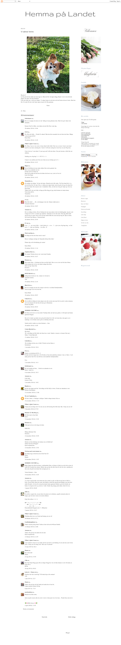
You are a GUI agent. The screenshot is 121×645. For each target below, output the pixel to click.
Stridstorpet (28, 366)
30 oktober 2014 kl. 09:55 (31, 307)
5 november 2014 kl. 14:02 (31, 382)
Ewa (26, 351)
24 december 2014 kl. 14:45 (32, 474)
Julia (26, 492)
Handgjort (83, 206)
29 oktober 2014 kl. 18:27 (31, 256)
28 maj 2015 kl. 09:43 (30, 568)
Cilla (26, 560)
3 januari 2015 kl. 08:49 (31, 488)
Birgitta (27, 386)
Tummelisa (28, 181)
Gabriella (27, 341)
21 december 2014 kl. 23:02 (32, 419)
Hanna (26, 550)
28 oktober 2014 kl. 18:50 (31, 196)
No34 (26, 132)
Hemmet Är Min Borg (31, 412)
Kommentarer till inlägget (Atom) (52, 621)
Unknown (27, 299)
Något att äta (84, 220)
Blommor (83, 201)
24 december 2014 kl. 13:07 (32, 459)
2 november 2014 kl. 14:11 (31, 362)
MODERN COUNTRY (31, 310)
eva (26, 200)
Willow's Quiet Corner (31, 144)
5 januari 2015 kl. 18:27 (31, 510)
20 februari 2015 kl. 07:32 (31, 518)
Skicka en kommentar (28, 609)
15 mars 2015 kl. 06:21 (30, 547)
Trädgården (84, 225)
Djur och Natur (84, 204)
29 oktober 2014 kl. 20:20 (31, 270)
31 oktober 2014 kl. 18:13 (31, 337)
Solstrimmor (28, 118)
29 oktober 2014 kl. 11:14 (31, 248)
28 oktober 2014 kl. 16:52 (31, 177)
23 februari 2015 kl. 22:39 (31, 537)
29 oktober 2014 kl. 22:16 (31, 281)
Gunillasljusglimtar (30, 522)
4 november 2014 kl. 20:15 (31, 372)
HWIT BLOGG (29, 273)
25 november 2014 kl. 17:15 (32, 401)
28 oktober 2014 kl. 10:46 (31, 128)
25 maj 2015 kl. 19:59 (30, 557)
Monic (26, 582)
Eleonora (27, 260)
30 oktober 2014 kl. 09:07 (31, 295)
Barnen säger (84, 198)
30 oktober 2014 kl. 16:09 (31, 325)
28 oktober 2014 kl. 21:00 (31, 229)
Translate (93, 156)
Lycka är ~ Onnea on (30, 572)
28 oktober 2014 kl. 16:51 (31, 162)
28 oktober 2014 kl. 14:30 (31, 140)
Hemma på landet (85, 209)
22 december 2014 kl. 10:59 (32, 436)
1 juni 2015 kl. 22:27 (30, 578)
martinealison (28, 592)
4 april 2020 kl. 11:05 (30, 605)
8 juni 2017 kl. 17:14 (30, 588)
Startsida (44, 617)
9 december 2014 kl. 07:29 (31, 409)
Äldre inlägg (71, 617)
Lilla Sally (83, 214)
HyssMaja (83, 212)
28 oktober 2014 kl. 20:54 (31, 219)
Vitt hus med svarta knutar (32, 451)
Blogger (68, 633)
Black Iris (27, 285)
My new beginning (30, 396)
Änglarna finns (29, 252)
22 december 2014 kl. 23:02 (32, 447)
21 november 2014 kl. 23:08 (32, 392)
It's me (26, 223)
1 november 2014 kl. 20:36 (31, 347)
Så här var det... (85, 222)
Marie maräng (29, 233)
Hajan (26, 166)
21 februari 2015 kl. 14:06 (31, 527)
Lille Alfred (83, 217)
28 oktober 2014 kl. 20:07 (31, 206)
